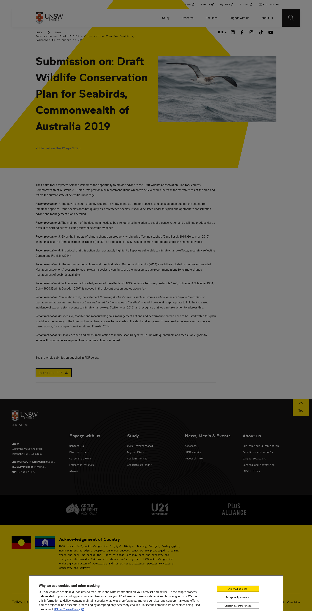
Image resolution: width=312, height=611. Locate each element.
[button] (54, 372)
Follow (222, 32)
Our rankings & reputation (261, 446)
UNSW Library (251, 471)
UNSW (39, 32)
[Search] (291, 18)
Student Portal (137, 458)
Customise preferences (238, 605)
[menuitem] (166, 18)
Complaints (293, 602)
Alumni (73, 471)
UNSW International (140, 446)
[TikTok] (261, 32)
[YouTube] (270, 32)
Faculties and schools (258, 452)
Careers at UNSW (80, 458)
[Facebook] (242, 32)
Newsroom (190, 446)
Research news (194, 458)
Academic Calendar (139, 465)
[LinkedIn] (232, 32)
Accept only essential (238, 597)
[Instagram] (251, 32)
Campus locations (254, 458)
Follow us (20, 602)
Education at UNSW (81, 465)
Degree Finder (136, 452)
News (58, 32)
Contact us (76, 446)
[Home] (49, 18)
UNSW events (193, 452)
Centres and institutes (258, 465)
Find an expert (79, 452)
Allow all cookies (237, 588)
